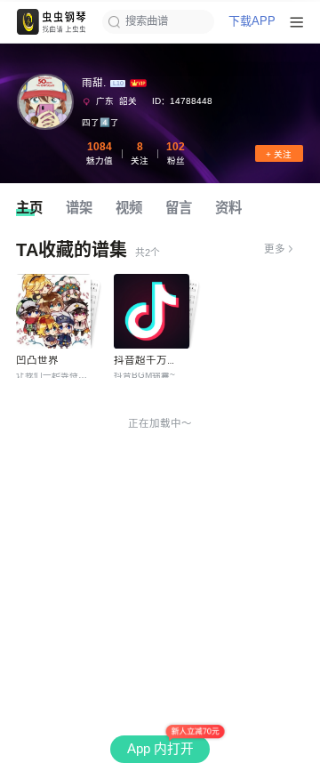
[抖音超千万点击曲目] (151, 311)
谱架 (79, 207)
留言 (178, 207)
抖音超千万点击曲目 (162, 360)
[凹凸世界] (53, 311)
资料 (228, 207)
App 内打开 (160, 749)
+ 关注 (279, 154)
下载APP (252, 22)
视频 (129, 207)
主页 (29, 207)
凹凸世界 (37, 360)
